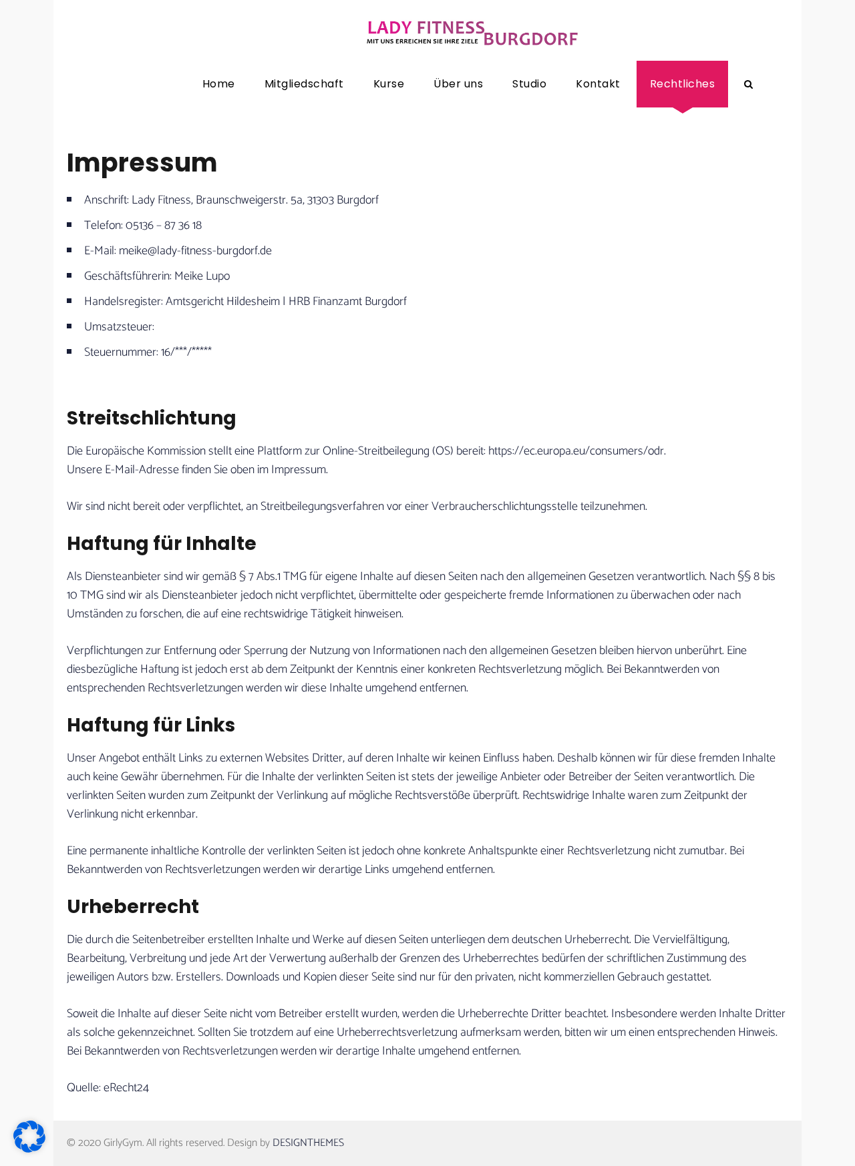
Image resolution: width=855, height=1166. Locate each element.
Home (218, 83)
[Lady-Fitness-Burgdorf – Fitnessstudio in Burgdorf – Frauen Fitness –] (470, 30)
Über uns (458, 83)
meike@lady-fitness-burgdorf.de (195, 251)
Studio (529, 83)
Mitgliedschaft (304, 83)
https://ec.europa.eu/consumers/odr (576, 451)
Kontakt (598, 83)
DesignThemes (308, 1143)
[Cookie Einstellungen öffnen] (29, 1149)
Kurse (389, 83)
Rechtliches (682, 83)
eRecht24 (126, 1088)
